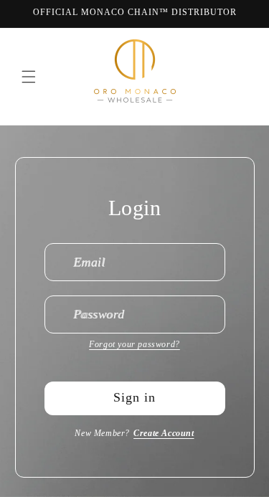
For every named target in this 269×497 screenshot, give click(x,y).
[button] (28, 77)
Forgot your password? (134, 344)
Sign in (134, 397)
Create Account (163, 433)
